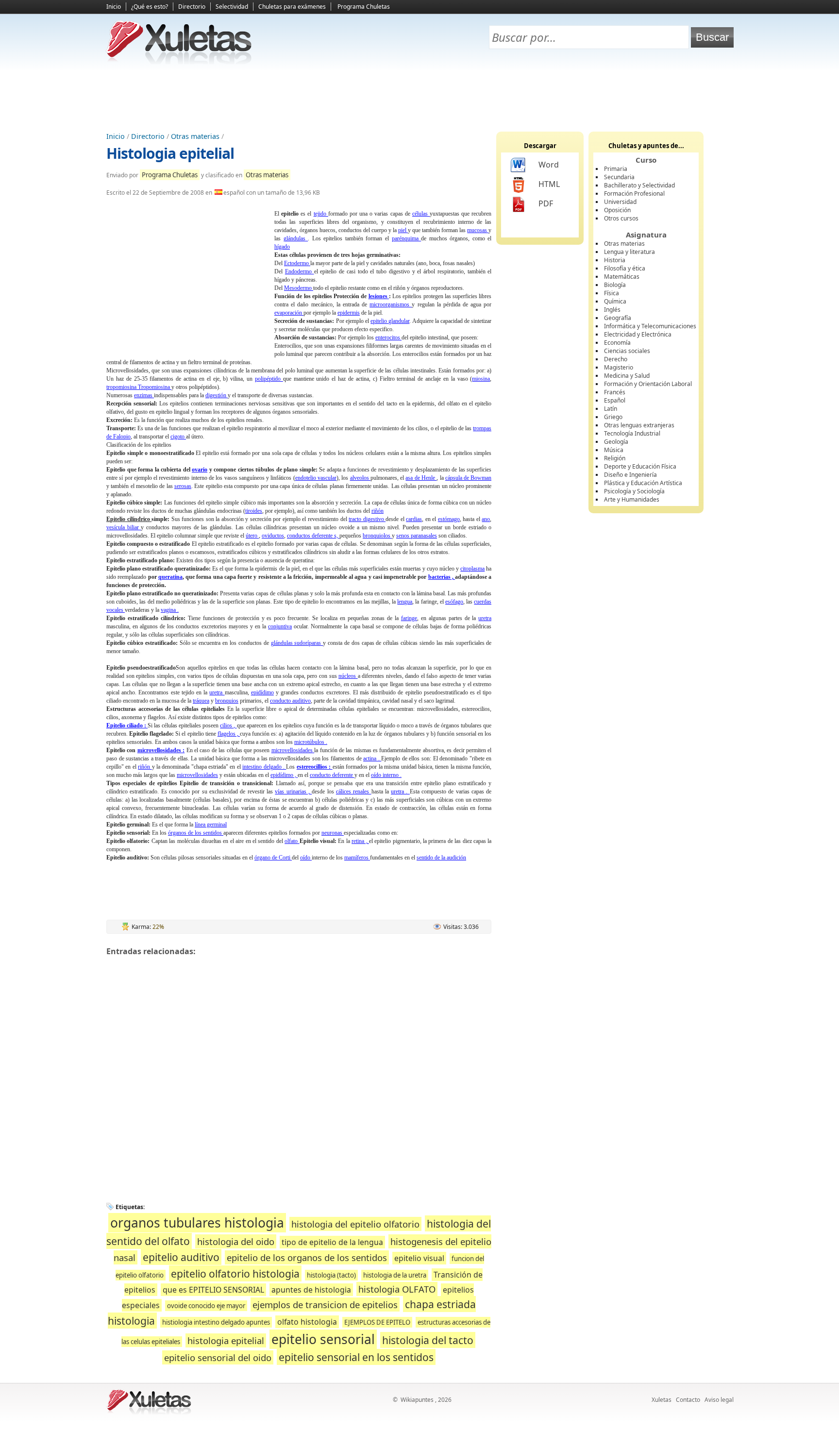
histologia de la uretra (394, 1275)
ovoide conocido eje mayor (206, 1305)
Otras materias (195, 136)
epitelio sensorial (323, 1339)
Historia (614, 260)
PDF (545, 203)
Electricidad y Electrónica (637, 334)
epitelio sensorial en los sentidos (356, 1357)
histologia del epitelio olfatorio (355, 1224)
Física (611, 293)
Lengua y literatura (629, 252)
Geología (616, 442)
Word (548, 164)
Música (613, 450)
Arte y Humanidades (631, 499)
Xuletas (661, 1400)
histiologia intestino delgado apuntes (216, 1322)
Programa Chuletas (363, 6)
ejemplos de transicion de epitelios (325, 1304)
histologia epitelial (225, 1340)
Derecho (615, 359)
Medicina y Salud (627, 375)
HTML (549, 184)
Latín (610, 408)
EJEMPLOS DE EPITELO (377, 1322)
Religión (614, 458)
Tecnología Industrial (632, 433)
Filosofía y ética (624, 268)
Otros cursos (621, 218)
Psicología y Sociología (634, 491)
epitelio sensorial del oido (217, 1357)
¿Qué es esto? (149, 6)
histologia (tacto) (331, 1275)
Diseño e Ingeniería (630, 475)
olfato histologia (307, 1321)
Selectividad (232, 6)
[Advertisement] (419, 97)
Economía (617, 342)
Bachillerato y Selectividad (639, 185)
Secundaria (619, 177)
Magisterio (618, 367)
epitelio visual (419, 1258)
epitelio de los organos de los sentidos (307, 1257)
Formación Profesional (634, 193)
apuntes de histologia (311, 1289)
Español (614, 400)
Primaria (615, 169)
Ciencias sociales (627, 351)
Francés (614, 392)
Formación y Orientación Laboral (648, 384)
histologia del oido (235, 1241)
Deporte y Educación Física (640, 466)
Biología (615, 285)
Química (615, 301)
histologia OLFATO (397, 1289)
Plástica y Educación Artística (643, 483)
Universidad (620, 202)
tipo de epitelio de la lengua (332, 1242)
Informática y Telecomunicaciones (650, 326)
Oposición (617, 210)
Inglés (612, 309)
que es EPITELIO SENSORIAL (213, 1289)
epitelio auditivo (181, 1257)
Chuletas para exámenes (292, 6)
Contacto (688, 1400)
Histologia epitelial (170, 153)
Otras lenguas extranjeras (639, 425)
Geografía (617, 318)
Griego (613, 417)
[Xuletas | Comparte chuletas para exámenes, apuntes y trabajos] (179, 62)
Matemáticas (621, 276)
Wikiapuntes (417, 1400)
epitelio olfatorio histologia (235, 1273)
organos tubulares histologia (197, 1222)
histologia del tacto (427, 1340)
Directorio (191, 6)
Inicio (113, 6)
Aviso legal (719, 1400)
